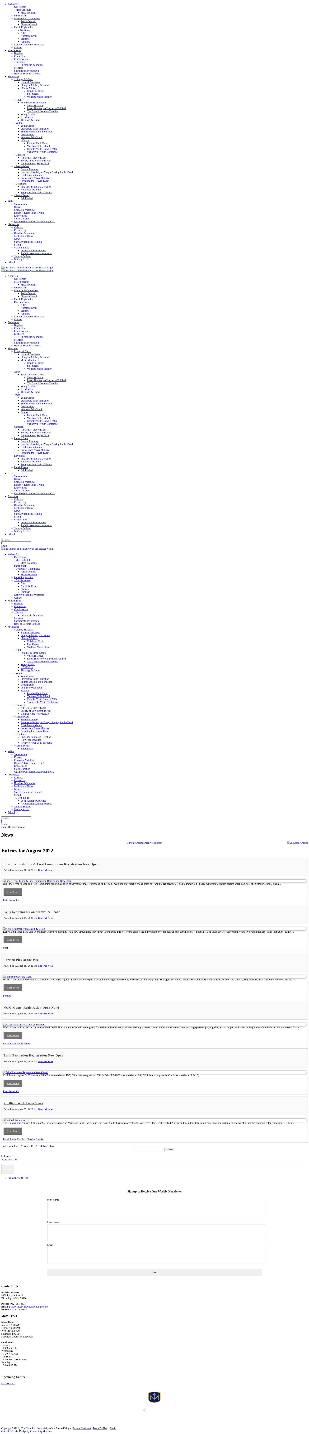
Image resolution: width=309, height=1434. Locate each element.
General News (45, 870)
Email (50, 1244)
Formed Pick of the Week (22, 959)
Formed (7, 995)
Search (158, 842)
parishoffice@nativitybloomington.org (28, 1306)
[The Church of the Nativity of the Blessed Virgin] (27, 267)
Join (154, 1272)
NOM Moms (23, 1043)
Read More (13, 892)
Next (45, 1146)
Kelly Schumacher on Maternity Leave (32, 912)
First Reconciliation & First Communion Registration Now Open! (52, 864)
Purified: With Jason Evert (23, 1103)
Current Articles (135, 842)
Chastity (31, 1139)
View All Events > (8, 1384)
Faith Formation (11, 900)
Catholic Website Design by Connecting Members (26, 1431)
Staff (5, 947)
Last (52, 1146)
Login (4, 545)
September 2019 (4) (18, 1178)
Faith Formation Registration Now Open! (34, 1055)
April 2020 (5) (9, 1159)
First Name (53, 1199)
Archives (149, 842)
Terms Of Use (100, 1428)
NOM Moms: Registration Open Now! (31, 1007)
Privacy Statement (82, 1428)
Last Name (53, 1222)
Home (4, 827)
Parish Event (9, 1043)
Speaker (40, 1139)
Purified (21, 1139)
